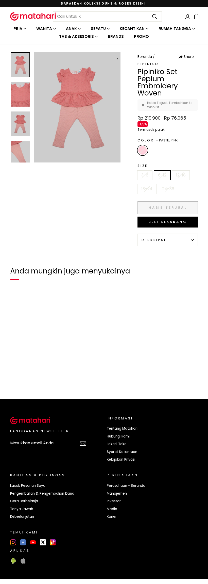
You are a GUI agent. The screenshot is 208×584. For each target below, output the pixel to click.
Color (157, 140)
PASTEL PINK (142, 150)
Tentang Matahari (122, 428)
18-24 (146, 189)
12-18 (181, 175)
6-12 (162, 175)
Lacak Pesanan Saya (27, 485)
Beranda (144, 56)
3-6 (144, 175)
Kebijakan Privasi (121, 459)
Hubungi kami (118, 436)
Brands (116, 36)
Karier (112, 516)
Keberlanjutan (22, 516)
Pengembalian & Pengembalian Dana (42, 493)
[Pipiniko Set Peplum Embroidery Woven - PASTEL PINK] (17, 377)
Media (112, 509)
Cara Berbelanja (24, 501)
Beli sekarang (167, 221)
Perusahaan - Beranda (126, 485)
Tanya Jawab (21, 509)
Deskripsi (154, 240)
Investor (114, 501)
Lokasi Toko (117, 444)
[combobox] (107, 16)
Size (142, 166)
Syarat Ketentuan (122, 451)
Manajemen (117, 493)
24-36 (168, 189)
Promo (141, 36)
